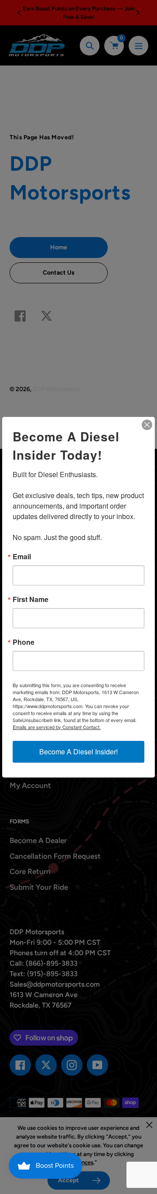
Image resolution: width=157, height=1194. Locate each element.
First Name (30, 599)
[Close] (147, 425)
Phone (23, 642)
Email (22, 556)
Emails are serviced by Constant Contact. (57, 726)
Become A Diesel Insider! (78, 752)
